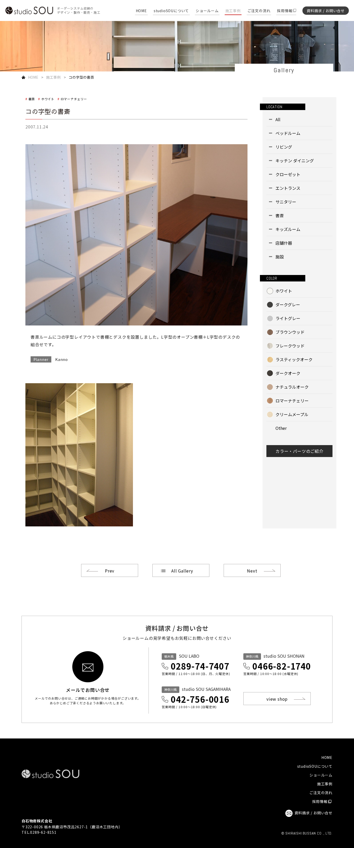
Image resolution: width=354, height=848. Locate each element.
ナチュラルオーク (292, 387)
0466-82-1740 (281, 666)
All (277, 119)
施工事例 (233, 11)
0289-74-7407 (200, 666)
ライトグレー (287, 318)
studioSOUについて (171, 11)
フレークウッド (290, 346)
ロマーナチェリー (74, 99)
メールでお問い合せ (88, 689)
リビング (283, 147)
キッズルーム (287, 229)
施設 (279, 256)
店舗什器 (283, 243)
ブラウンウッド (290, 332)
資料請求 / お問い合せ (326, 10)
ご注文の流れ (259, 11)
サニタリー (285, 202)
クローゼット (287, 174)
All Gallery (182, 571)
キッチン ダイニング (294, 160)
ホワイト (47, 99)
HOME (141, 11)
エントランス (287, 188)
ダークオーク (287, 373)
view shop (277, 699)
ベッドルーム (287, 133)
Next (252, 571)
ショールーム (207, 11)
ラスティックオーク (294, 359)
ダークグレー (287, 304)
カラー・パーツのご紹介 (299, 451)
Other (281, 428)
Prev (109, 571)
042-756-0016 (200, 699)
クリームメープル (291, 414)
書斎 (32, 99)
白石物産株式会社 (37, 820)
